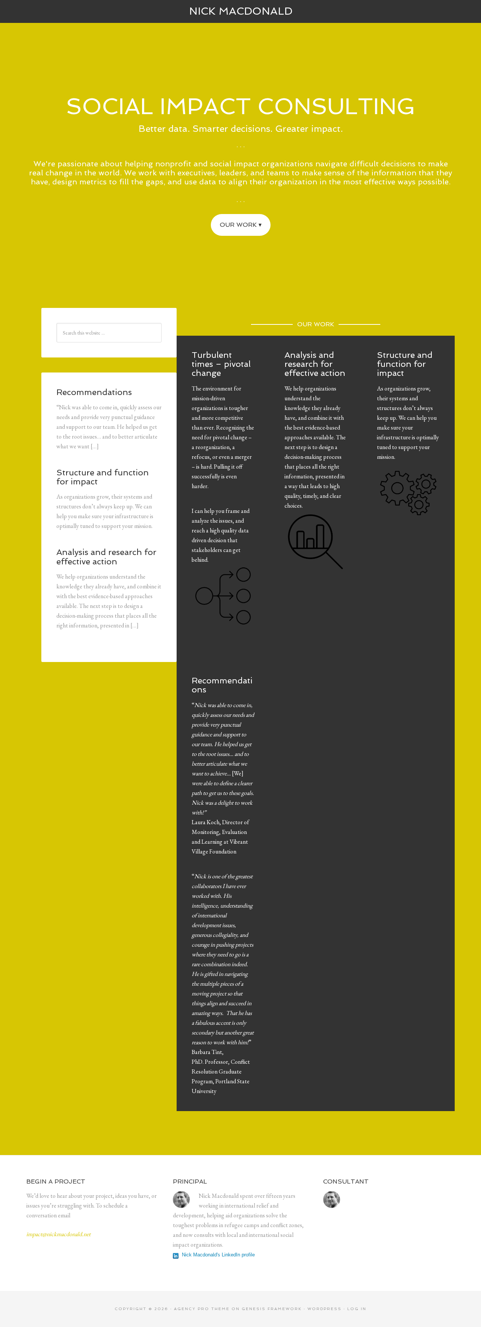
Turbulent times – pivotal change (221, 364)
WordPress (324, 1309)
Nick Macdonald (240, 11)
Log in (356, 1309)
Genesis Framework (272, 1309)
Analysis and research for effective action (314, 364)
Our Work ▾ (241, 224)
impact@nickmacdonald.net (58, 1234)
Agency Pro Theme (202, 1309)
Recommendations (222, 685)
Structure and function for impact (405, 364)
